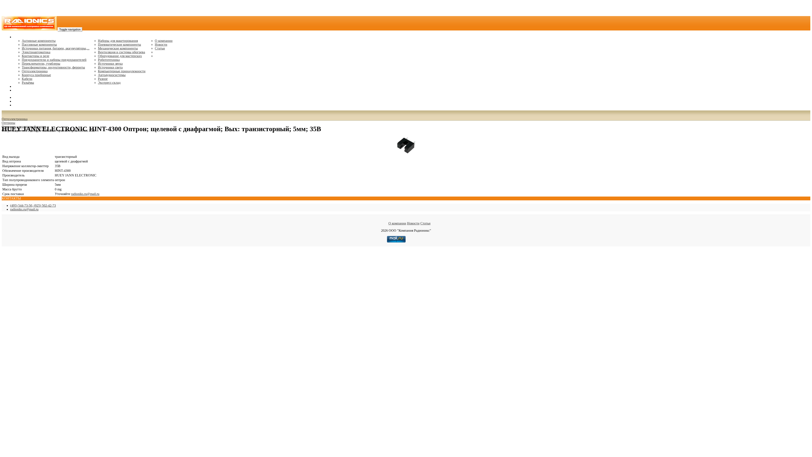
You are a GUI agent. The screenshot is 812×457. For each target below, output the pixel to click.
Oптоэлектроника (35, 71)
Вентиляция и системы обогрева (121, 52)
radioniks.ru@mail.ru (27, 90)
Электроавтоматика (36, 52)
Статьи (160, 48)
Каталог (19, 37)
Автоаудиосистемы (112, 75)
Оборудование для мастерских (120, 56)
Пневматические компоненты (119, 44)
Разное (103, 79)
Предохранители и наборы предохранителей (54, 60)
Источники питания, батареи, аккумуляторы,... (55, 48)
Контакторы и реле (35, 56)
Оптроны (8, 123)
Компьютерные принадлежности (121, 71)
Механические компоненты (118, 48)
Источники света (110, 67)
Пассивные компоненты (39, 44)
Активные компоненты (39, 41)
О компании (164, 41)
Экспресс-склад (109, 82)
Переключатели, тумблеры (41, 63)
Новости (161, 44)
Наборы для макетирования (118, 41)
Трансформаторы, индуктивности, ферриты (53, 67)
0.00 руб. (19, 105)
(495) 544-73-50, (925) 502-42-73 (33, 205)
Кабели (27, 79)
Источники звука (110, 63)
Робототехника (109, 60)
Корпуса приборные (36, 75)
